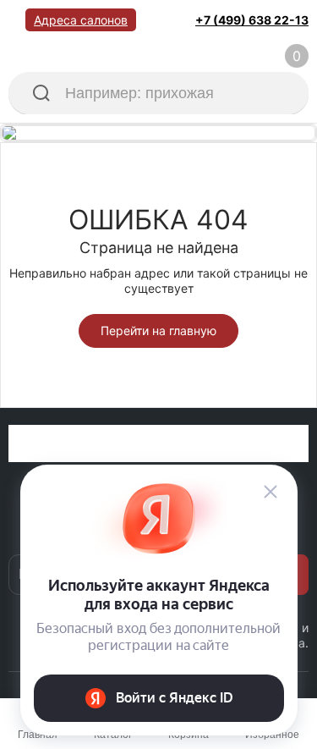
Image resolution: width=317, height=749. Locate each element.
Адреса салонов (81, 20)
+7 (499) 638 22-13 (252, 20)
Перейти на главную (158, 330)
